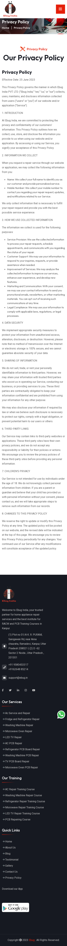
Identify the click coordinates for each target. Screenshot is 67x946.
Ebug (32, 940)
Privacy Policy (13, 877)
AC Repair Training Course (20, 789)
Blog (7, 853)
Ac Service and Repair (17, 713)
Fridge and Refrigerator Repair (22, 719)
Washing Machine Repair (19, 725)
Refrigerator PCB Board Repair (22, 749)
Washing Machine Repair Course (23, 795)
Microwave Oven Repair (19, 731)
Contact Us (11, 871)
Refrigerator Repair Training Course (25, 801)
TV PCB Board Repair (17, 761)
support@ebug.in (18, 677)
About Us (10, 847)
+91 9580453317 (18, 664)
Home (5, 27)
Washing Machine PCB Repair (22, 755)
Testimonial (11, 859)
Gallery (9, 865)
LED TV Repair (13, 737)
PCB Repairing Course (17, 819)
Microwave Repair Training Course (24, 807)
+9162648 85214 (18, 669)
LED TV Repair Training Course (22, 813)
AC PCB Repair (13, 743)
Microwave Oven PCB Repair (21, 767)
